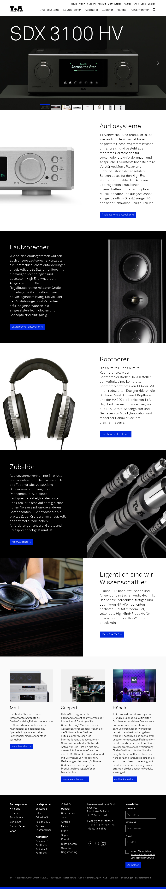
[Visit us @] (89, 843)
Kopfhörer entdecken (114, 434)
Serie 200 (15, 822)
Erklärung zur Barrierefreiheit (136, 878)
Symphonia (16, 817)
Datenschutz (69, 878)
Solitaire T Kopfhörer (41, 851)
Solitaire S (41, 808)
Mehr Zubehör (20, 542)
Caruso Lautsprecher (43, 828)
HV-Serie (15, 808)
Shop (136, 4)
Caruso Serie (17, 826)
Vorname (130, 809)
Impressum (55, 878)
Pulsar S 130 (43, 822)
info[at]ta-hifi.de (96, 828)
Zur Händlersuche (123, 779)
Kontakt (102, 4)
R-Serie (14, 813)
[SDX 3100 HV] (83, 63)
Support (91, 4)
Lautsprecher (72, 9)
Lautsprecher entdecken (26, 326)
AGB (105, 878)
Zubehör (107, 9)
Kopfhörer (91, 9)
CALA (13, 830)
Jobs (143, 4)
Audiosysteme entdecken (116, 214)
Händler (122, 9)
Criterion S (42, 817)
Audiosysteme (50, 9)
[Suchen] (154, 10)
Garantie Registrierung (69, 850)
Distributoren (115, 4)
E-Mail (128, 836)
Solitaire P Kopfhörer (41, 843)
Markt (82, 4)
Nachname (130, 822)
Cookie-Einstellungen (89, 878)
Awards (127, 4)
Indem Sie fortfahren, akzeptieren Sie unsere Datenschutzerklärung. (143, 854)
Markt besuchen (20, 746)
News (74, 4)
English (151, 4)
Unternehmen (140, 9)
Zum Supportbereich (73, 779)
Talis (38, 813)
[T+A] (16, 8)
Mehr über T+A (110, 634)
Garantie (114, 878)
